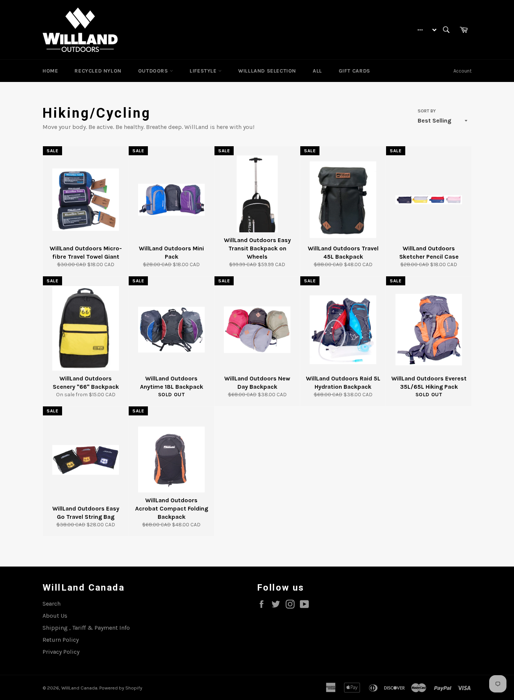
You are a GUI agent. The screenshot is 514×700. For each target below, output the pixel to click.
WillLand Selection (267, 71)
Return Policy (61, 639)
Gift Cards (354, 71)
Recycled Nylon (98, 71)
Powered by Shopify (120, 688)
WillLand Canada (79, 688)
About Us (55, 615)
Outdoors (154, 71)
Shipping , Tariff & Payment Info (86, 627)
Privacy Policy (61, 651)
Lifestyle (204, 71)
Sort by (427, 111)
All (317, 71)
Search (52, 603)
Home (50, 71)
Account (462, 71)
